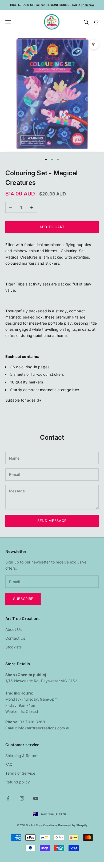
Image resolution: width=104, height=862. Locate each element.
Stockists (13, 647)
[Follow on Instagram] (22, 798)
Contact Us (15, 638)
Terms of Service (20, 773)
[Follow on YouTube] (35, 798)
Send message (52, 520)
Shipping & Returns (22, 755)
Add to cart (52, 227)
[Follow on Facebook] (8, 798)
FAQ (9, 764)
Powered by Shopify (72, 825)
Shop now (87, 4)
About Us (13, 629)
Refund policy (17, 782)
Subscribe (23, 599)
